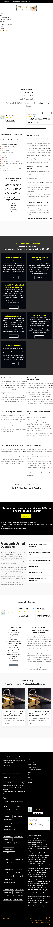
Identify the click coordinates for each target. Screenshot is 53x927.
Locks (8, 148)
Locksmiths (34, 449)
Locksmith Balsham (18, 816)
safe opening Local (18, 899)
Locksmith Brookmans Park (9, 829)
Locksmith (44, 102)
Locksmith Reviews (32, 780)
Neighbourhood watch (13, 200)
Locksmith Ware (7, 896)
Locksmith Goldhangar (8, 846)
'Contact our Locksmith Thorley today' (39, 219)
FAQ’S (1, 32)
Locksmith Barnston (8, 819)
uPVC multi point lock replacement (13, 643)
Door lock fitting (14, 636)
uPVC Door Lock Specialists (6, 25)
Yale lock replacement (13, 653)
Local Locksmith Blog (10, 711)
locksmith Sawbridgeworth (9, 882)
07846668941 (7, 1)
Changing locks (13, 638)
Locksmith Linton (19, 869)
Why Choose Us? (6, 378)
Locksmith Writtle (7, 899)
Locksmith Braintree (8, 826)
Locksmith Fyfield (20, 843)
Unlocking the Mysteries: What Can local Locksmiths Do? (13, 714)
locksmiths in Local (8, 886)
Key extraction (13, 645)
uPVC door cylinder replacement (13, 641)
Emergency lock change (13, 649)
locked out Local (16, 809)
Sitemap (30, 782)
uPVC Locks (3, 27)
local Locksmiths (5, 385)
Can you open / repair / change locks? (40, 560)
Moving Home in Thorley (39, 315)
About (1, 15)
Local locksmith (33, 211)
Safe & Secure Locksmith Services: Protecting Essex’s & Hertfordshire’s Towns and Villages (14, 782)
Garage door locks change (13, 654)
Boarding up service (13, 658)
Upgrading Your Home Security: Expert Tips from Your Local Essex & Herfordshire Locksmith (13, 787)
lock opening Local (8, 813)
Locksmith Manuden (19, 872)
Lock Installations (4, 23)
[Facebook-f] (45, 1)
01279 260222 (26, 92)
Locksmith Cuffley (18, 836)
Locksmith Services (4, 17)
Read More (6, 723)
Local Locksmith (16, 806)
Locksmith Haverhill (19, 859)
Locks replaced (13, 630)
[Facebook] (4, 769)
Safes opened (13, 656)
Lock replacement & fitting (13, 632)
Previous (2, 494)
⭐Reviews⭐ (3, 30)
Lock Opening (3, 21)
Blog (29, 777)
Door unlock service (13, 647)
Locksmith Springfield (8, 889)
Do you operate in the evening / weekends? (38, 545)
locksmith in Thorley (43, 77)
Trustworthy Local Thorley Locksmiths (39, 183)
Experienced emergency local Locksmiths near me (36, 379)
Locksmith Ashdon (7, 816)
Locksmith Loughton (8, 872)
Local (3, 169)
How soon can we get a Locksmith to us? (40, 553)
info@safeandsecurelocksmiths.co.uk (21, 1)
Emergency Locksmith (5, 19)
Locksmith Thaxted (7, 892)
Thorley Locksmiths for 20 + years (38, 202)
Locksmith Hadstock (8, 859)
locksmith (50, 140)
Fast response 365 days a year (39, 265)
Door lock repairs (14, 634)
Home (1, 14)
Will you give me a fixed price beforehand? (38, 579)
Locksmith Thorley (26, 44)
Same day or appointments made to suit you (14, 265)
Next (51, 494)
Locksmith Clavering (8, 836)
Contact (2, 29)
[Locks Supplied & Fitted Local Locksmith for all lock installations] (26, 494)
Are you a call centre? (36, 572)
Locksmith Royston (8, 879)
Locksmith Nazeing (8, 876)
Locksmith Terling (19, 889)
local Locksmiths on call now (38, 628)
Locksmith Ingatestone (8, 869)
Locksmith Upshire (18, 892)
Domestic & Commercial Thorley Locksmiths (37, 167)
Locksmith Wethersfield (18, 896)
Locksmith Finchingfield (8, 843)
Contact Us (13, 277)
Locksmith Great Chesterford (10, 856)
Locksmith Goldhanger (8, 849)
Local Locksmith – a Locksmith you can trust (39, 412)
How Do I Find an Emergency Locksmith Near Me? (14, 802)
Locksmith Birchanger (8, 823)
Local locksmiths (7, 456)
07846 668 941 (26, 95)
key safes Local (7, 806)
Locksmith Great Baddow (9, 852)
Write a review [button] (10, 120)
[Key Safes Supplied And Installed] (9, 494)
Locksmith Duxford (7, 839)
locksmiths (23, 451)
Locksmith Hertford (8, 862)
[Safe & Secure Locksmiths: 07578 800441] (26, 8)
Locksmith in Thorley (12, 145)
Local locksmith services (44, 668)
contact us (45, 670)
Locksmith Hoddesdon (8, 866)
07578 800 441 (26, 98)
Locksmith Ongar (18, 876)
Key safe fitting (13, 640)
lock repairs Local (18, 813)
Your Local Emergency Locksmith (11, 412)
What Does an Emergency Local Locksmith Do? (39, 714)
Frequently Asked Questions (13, 545)
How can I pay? (33, 566)
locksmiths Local (18, 886)
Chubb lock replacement (13, 651)
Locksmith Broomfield (8, 833)
